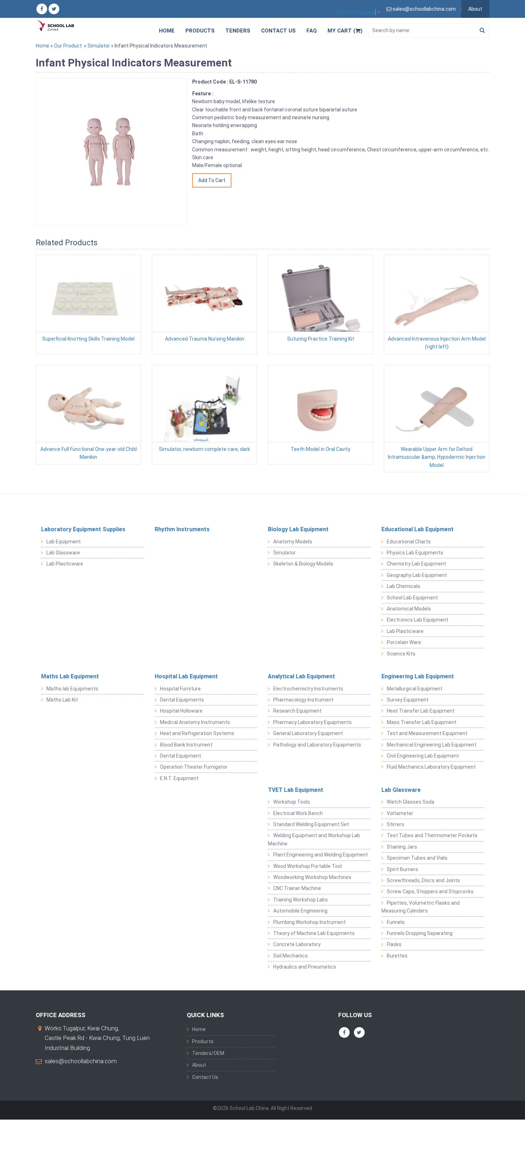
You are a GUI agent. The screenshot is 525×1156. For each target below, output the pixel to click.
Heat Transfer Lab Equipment (421, 711)
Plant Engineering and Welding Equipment (320, 855)
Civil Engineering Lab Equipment (423, 756)
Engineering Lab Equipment (417, 676)
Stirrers (395, 824)
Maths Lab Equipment (70, 676)
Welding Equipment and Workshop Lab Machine (314, 839)
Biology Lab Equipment (298, 529)
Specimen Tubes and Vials (417, 858)
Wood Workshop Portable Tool (307, 866)
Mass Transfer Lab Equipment (421, 722)
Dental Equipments (182, 700)
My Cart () (345, 30)
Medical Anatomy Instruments (195, 722)
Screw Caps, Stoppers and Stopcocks (430, 891)
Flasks (394, 944)
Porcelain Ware (404, 642)
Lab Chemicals (403, 586)
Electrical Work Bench (298, 813)
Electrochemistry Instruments (308, 689)
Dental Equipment (180, 756)
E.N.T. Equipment (179, 778)
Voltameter (400, 813)
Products (200, 30)
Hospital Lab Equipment (186, 676)
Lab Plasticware (64, 564)
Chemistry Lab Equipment (416, 564)
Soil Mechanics (290, 956)
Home (167, 30)
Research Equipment (297, 711)
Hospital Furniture (180, 689)
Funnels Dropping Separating (419, 933)
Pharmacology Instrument (303, 700)
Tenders (237, 30)
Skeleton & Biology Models (303, 564)
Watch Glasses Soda (410, 802)
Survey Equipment (408, 700)
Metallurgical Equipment (414, 689)
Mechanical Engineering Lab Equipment (431, 745)
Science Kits (401, 654)
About (475, 9)
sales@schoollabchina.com (81, 1061)
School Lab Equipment (412, 597)
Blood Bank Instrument (186, 745)
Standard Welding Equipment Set (311, 824)
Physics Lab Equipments (415, 553)
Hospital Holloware (181, 711)
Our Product (68, 46)
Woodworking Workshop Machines (312, 877)
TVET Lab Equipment (295, 789)
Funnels (396, 922)
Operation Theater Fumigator (194, 767)
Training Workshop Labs (300, 900)
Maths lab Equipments (72, 689)
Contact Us (278, 30)
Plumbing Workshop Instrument (309, 922)
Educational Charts (409, 541)
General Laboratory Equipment (308, 733)
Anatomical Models (409, 609)
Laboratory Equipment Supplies (83, 529)
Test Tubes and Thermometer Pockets (432, 835)
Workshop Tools (291, 802)
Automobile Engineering (300, 911)
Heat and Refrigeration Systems (197, 733)
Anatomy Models (292, 541)
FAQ (311, 30)
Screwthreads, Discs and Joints (423, 880)
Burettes (397, 956)
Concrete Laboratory (297, 944)
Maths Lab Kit (62, 700)
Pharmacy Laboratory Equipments (312, 722)
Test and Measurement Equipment (427, 733)
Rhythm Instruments (182, 529)
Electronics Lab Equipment (417, 620)
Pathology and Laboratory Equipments (317, 745)
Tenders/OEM (208, 1053)
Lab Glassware (63, 553)
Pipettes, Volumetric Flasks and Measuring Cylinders (420, 907)
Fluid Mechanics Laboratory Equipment (431, 767)
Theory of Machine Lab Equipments (314, 933)
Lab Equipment (63, 541)
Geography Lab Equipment (417, 575)
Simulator (99, 46)
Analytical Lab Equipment (301, 676)
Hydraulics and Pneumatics (304, 967)
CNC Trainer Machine (297, 888)
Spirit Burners (402, 869)
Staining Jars (402, 847)
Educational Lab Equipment (417, 529)
